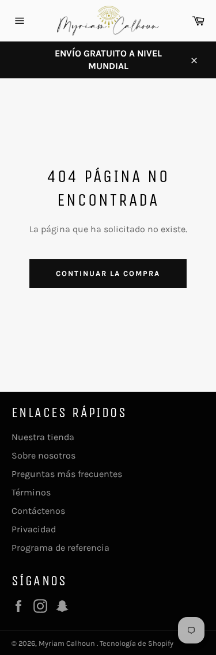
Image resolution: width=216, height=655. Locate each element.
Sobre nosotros (43, 455)
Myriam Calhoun (68, 643)
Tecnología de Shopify (136, 643)
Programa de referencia (60, 547)
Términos (31, 492)
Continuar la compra (108, 273)
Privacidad (34, 529)
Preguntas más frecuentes (67, 473)
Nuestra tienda (43, 436)
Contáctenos (38, 510)
